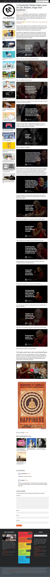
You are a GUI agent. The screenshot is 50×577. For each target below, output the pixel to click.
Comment (18, 495)
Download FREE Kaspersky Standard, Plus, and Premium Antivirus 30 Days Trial (23, 535)
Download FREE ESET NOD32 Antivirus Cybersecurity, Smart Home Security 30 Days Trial (23, 552)
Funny (18, 1)
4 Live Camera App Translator (38, 547)
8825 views (28, 550)
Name (17, 510)
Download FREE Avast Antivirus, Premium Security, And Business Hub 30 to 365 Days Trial (23, 546)
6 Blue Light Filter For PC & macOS (39, 551)
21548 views (29, 538)
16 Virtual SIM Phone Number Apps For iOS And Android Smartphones (8, 120)
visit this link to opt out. (11, 571)
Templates (5, 1)
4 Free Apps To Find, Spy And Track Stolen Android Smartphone (8, 49)
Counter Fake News (5, 551)
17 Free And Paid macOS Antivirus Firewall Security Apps (7, 171)
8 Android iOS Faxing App (37, 546)
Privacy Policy (17, 569)
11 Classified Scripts (5, 554)
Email (17, 515)
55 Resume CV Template (37, 553)
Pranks (27, 1)
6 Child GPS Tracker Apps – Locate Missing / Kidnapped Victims (8, 140)
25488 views (30, 533)
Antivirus (22, 1)
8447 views (28, 557)
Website (18, 520)
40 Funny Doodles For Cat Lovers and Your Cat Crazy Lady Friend (8, 89)
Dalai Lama (20, 14)
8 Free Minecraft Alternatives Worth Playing (8, 79)
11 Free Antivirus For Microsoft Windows (7, 59)
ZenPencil (27, 432)
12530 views (29, 544)
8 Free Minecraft (36, 554)
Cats (31, 1)
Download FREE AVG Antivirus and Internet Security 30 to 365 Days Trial (8, 161)
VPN (14, 1)
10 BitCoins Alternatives (5, 552)
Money (10, 1)
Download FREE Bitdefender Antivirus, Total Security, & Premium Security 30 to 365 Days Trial (23, 559)
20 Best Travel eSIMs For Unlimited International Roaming (8, 69)
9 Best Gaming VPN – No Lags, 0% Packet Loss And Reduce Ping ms (8, 130)
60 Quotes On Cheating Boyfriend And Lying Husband (8, 99)
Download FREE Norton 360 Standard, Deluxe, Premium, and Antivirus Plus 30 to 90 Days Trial (22, 540)
